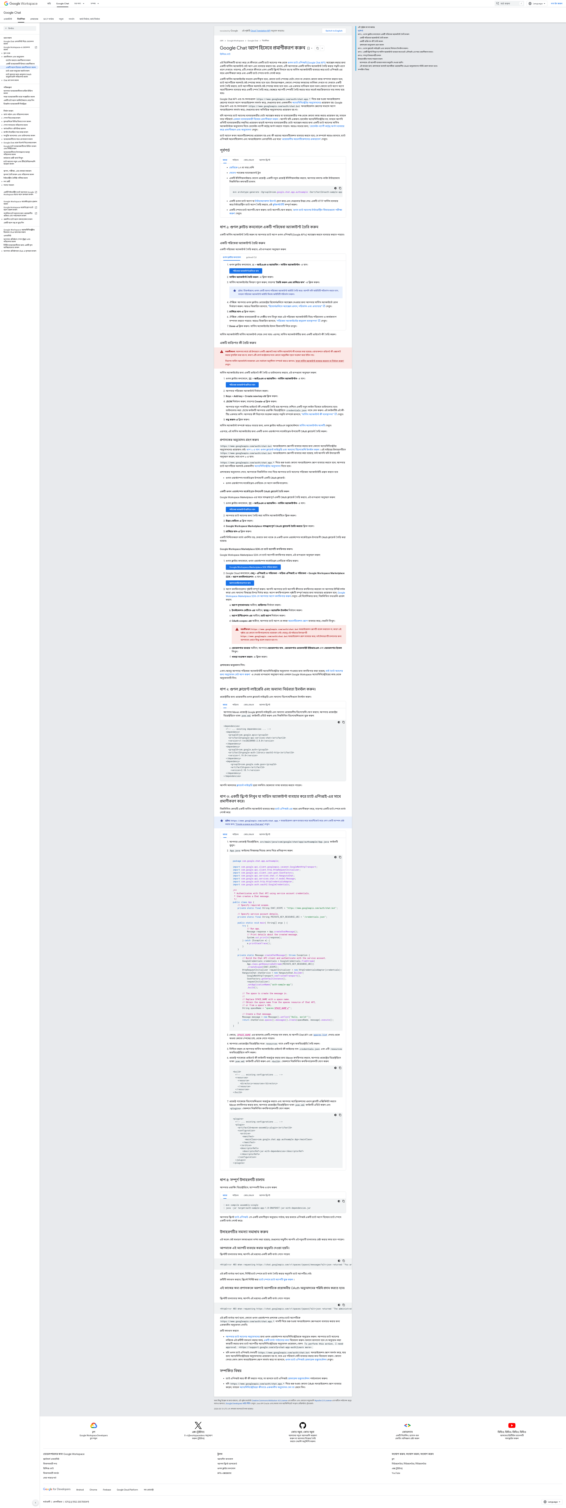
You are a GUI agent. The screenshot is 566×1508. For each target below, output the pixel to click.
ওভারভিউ (8, 19)
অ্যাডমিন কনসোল (225, 1459)
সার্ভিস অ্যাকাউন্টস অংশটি (312, 425)
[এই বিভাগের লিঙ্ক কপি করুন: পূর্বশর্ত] (234, 150)
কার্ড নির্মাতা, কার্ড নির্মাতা (90, 19)
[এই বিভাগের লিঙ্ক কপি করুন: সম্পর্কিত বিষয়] (244, 1371)
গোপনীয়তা (57, 1502)
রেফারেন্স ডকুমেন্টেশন (299, 1378)
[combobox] (509, 3)
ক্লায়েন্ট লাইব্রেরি (244, 785)
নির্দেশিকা (21, 19)
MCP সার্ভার (48, 19)
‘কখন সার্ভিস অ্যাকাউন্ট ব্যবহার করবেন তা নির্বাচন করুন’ (319, 361)
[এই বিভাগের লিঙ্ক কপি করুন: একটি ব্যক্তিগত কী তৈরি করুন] (259, 343)
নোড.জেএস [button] (249, 160)
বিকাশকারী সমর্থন (51, 1473)
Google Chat (62, 3)
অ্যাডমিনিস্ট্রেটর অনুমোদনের (306, 102)
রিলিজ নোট (225, 54)
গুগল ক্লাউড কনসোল (226, 1468)
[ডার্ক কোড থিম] (335, 188)
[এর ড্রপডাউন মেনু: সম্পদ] (99, 3)
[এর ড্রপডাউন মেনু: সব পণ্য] (84, 3)
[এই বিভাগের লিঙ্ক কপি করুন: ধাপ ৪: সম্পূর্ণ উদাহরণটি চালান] (267, 1180)
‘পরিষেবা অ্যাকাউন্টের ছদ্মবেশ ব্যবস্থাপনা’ (296, 320)
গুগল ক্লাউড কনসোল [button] (232, 257)
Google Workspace (235, 41)
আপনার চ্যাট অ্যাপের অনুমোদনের (243, 1336)
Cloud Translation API (260, 31)
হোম (221, 41)
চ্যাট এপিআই (241, 1217)
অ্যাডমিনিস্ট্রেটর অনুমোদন (267, 466)
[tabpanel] (283, 190)
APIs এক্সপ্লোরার (224, 1473)
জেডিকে (233, 167)
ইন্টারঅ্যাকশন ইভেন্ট (265, 201)
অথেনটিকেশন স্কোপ (298, 621)
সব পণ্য (77, 3)
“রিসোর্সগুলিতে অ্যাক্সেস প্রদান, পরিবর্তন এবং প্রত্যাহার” (295, 306)
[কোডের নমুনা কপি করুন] (340, 188)
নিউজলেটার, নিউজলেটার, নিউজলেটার (409, 1464)
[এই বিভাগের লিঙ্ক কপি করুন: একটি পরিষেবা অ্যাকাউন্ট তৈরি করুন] (268, 243)
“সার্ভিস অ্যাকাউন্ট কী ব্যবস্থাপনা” (317, 414)
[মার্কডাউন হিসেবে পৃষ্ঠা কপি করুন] (317, 48)
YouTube (396, 1473)
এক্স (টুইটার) (397, 1468)
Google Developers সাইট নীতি (238, 1403)
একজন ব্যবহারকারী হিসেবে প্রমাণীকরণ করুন (255, 119)
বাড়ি (49, 3)
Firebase (107, 1490)
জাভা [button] (225, 160)
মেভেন (232, 172)
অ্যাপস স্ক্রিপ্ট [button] (264, 160)
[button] (19, 53)
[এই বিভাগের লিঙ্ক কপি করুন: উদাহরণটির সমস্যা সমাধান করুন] (271, 1232)
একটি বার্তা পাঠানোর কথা (276, 1340)
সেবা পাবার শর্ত (49, 1478)
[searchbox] (20, 28)
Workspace (29, 4)
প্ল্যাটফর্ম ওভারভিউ (51, 1459)
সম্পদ (93, 3)
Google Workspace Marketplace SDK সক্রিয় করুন (253, 567)
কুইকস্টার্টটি (278, 204)
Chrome (93, 1490)
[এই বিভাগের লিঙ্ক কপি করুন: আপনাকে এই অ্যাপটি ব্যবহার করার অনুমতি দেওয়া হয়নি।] (292, 1248)
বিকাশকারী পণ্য (50, 1464)
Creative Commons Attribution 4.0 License (269, 1400)
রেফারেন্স (34, 19)
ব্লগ (393, 1459)
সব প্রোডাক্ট (148, 1490)
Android (80, 1490)
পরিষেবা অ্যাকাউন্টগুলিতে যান (246, 271)
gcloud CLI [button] (251, 257)
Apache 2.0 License (323, 1400)
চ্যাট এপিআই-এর (283, 808)
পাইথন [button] (235, 160)
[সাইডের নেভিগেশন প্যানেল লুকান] (35, 1503)
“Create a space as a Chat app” (249, 824)
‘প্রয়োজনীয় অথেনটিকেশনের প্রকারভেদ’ (301, 139)
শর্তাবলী (46, 1502)
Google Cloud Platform (127, 1490)
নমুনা (61, 19)
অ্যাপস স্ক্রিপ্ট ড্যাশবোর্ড (227, 1464)
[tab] (225, 159)
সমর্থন (71, 19)
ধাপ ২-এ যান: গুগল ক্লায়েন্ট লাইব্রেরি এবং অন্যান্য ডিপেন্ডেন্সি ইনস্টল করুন (283, 449)
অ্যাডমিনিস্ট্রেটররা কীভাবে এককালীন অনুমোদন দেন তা (267, 1387)
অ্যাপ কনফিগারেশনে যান (240, 583)
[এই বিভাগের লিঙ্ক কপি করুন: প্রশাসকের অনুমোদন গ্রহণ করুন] (262, 440)
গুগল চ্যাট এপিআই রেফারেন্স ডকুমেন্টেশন (306, 1359)
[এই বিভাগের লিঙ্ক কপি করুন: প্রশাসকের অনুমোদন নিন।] (248, 665)
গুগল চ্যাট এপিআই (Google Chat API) (307, 62)
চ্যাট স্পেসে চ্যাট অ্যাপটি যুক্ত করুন (276, 1279)
